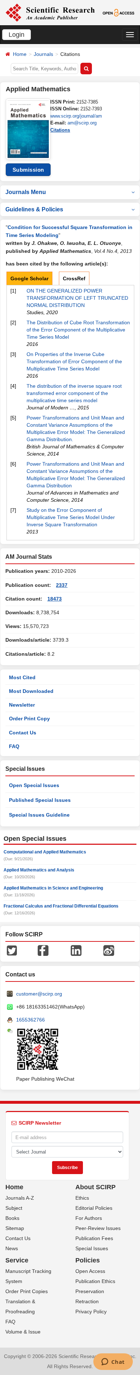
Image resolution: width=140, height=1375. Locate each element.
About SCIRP (95, 1187)
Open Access (90, 1271)
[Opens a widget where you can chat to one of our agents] (113, 1362)
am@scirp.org (82, 123)
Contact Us (22, 732)
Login (16, 34)
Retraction (87, 1301)
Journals (43, 54)
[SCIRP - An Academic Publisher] (50, 12)
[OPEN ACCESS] (118, 12)
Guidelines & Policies (34, 209)
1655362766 (30, 1020)
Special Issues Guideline (39, 815)
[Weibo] (108, 950)
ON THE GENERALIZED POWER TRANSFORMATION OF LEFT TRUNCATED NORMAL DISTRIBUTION (77, 298)
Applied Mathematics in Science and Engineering (53, 888)
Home (20, 54)
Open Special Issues (34, 785)
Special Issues (91, 1248)
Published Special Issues (40, 800)
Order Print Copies (26, 1291)
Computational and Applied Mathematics (45, 852)
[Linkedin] (76, 950)
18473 (54, 599)
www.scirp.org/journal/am (76, 116)
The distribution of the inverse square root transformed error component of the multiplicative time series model (74, 393)
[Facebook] (43, 950)
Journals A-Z (19, 1198)
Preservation (89, 1291)
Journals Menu (25, 192)
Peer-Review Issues (98, 1228)
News (11, 1248)
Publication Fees (94, 1238)
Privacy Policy (91, 1311)
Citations (60, 130)
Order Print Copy (29, 718)
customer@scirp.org (39, 994)
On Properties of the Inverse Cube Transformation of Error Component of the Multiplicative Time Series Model (74, 361)
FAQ (14, 746)
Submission (28, 170)
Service (16, 1260)
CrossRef (74, 278)
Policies (87, 1260)
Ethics (82, 1198)
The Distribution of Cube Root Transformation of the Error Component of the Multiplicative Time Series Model (78, 330)
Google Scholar (29, 278)
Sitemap (14, 1228)
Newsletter (22, 705)
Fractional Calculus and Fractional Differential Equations (61, 906)
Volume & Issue (23, 1332)
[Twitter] (12, 950)
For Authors (88, 1218)
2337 (61, 585)
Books (12, 1218)
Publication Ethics (95, 1281)
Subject (13, 1208)
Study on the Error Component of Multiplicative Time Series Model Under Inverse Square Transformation (71, 517)
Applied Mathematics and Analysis (39, 870)
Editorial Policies (93, 1208)
